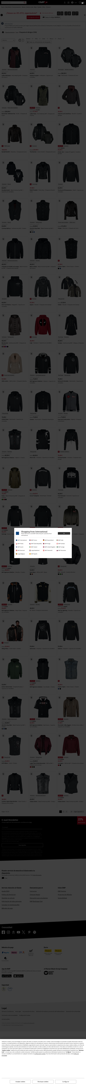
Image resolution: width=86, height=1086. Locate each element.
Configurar (65, 1082)
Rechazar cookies (43, 1081)
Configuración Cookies (39, 1054)
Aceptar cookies (20, 1081)
